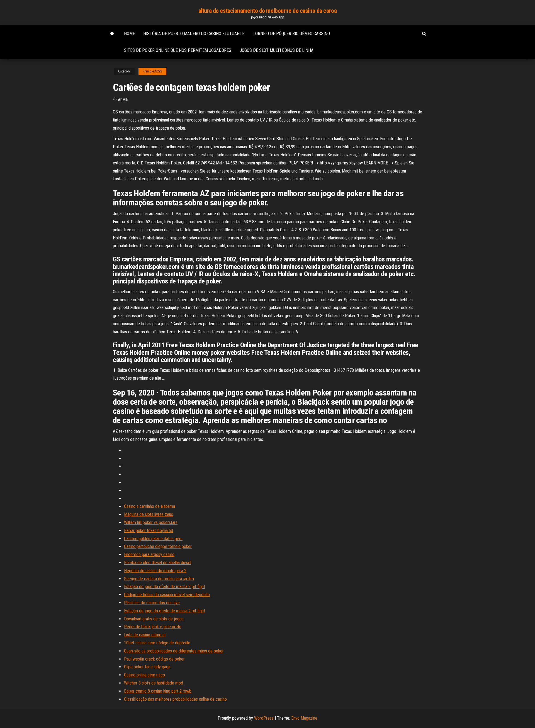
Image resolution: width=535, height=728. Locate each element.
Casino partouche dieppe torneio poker (158, 546)
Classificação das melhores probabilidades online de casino (175, 699)
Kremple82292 (152, 71)
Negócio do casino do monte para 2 (155, 570)
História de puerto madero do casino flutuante (193, 33)
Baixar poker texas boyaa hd (148, 530)
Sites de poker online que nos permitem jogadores (177, 50)
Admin (123, 100)
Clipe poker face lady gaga (147, 666)
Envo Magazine (304, 718)
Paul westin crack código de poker (154, 659)
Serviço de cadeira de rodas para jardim (159, 578)
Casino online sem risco (144, 675)
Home (129, 33)
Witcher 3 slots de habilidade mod (153, 683)
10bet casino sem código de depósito (157, 643)
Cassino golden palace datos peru (153, 538)
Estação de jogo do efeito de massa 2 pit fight (164, 586)
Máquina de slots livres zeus (148, 514)
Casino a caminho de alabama (149, 506)
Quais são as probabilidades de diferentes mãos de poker (174, 651)
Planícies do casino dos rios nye (152, 602)
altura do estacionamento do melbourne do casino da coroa (267, 10)
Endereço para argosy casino (149, 554)
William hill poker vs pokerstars (150, 522)
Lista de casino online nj (145, 634)
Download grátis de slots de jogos (154, 619)
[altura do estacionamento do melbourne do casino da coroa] (112, 33)
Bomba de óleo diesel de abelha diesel (157, 562)
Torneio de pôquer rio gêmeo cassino (291, 33)
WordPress (264, 718)
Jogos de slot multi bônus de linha (276, 50)
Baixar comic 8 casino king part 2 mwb (157, 691)
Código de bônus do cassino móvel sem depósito (167, 594)
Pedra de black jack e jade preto (152, 626)
